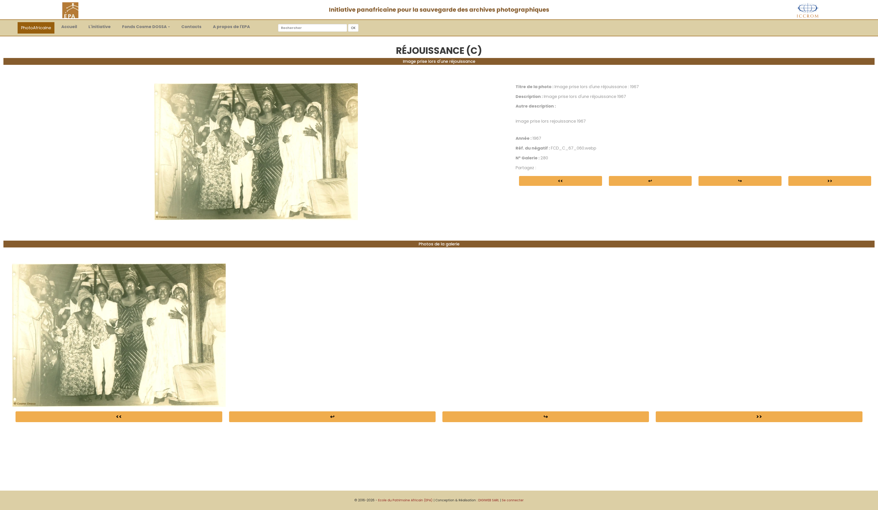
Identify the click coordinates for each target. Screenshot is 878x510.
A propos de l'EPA (231, 26)
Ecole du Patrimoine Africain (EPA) (405, 500)
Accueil (71, 26)
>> (829, 181)
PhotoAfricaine (36, 28)
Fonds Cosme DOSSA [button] (145, 26)
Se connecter (513, 500)
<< (560, 181)
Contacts (191, 26)
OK (353, 28)
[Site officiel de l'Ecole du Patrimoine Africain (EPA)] (70, 10)
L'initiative (99, 26)
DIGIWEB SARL (488, 500)
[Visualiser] (256, 151)
